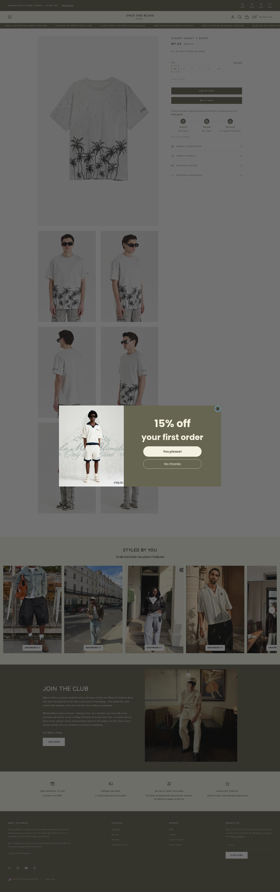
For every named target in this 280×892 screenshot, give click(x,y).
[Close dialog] (217, 408)
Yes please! (172, 451)
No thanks (172, 464)
